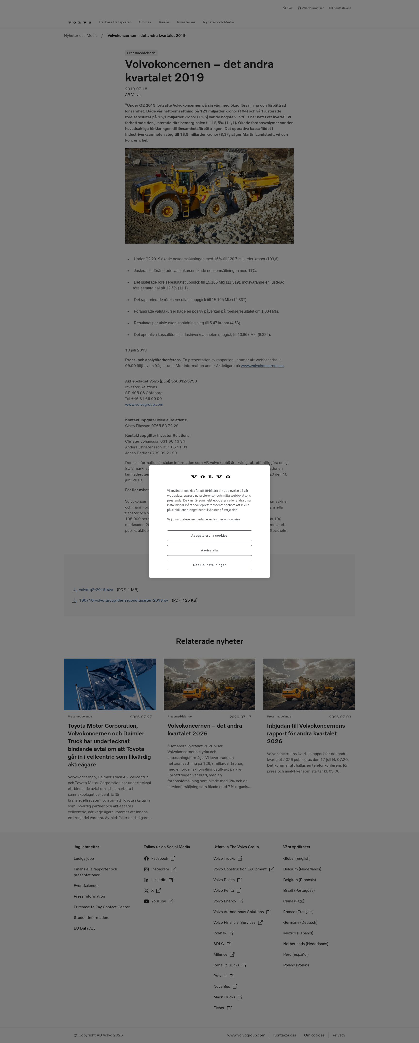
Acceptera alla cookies (209, 535)
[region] (209, 521)
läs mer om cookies (226, 519)
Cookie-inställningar (209, 565)
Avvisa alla (209, 550)
